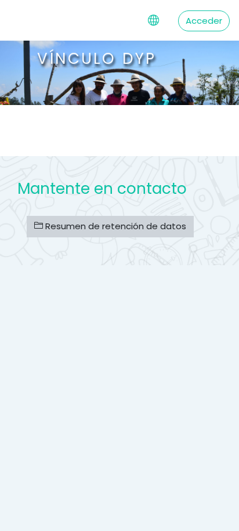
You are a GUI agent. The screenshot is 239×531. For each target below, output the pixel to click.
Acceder (204, 21)
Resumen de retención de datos (114, 226)
